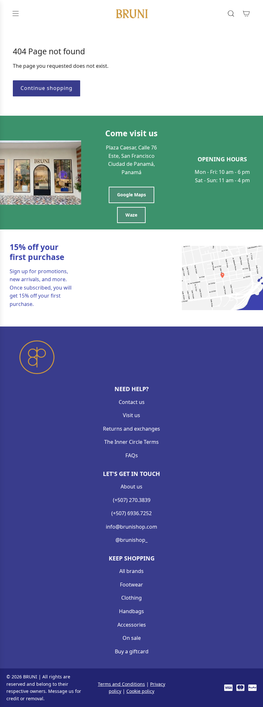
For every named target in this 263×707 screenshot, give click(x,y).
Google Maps (131, 195)
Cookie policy (140, 691)
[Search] (231, 13)
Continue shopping (46, 88)
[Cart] (246, 13)
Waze (131, 215)
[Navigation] (15, 13)
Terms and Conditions (121, 684)
